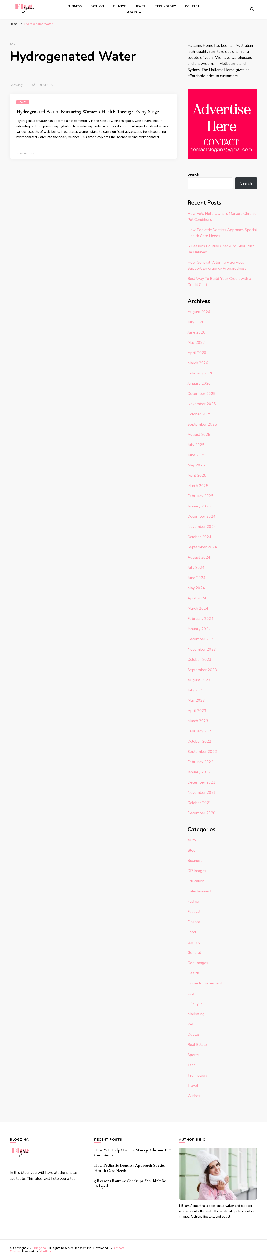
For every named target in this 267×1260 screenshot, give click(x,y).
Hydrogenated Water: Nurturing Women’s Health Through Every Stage (87, 112)
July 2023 (196, 690)
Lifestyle (195, 1003)
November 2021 (202, 792)
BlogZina (40, 1248)
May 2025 (196, 465)
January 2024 (199, 628)
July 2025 (196, 444)
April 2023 (197, 710)
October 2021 (199, 802)
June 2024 (196, 577)
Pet (190, 1024)
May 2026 (196, 342)
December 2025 (201, 393)
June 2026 (196, 332)
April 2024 (197, 598)
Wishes (194, 1095)
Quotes (194, 1034)
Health (140, 6)
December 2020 (201, 812)
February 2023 (200, 731)
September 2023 (202, 669)
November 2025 (202, 403)
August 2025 (199, 434)
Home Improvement (205, 983)
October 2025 (199, 414)
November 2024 (202, 526)
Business (74, 6)
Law (191, 993)
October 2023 (199, 659)
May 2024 (196, 587)
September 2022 (202, 751)
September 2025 (202, 424)
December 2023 (201, 639)
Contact (192, 6)
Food (192, 932)
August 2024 (199, 557)
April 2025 (197, 475)
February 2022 (200, 761)
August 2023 (199, 679)
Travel (193, 1085)
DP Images (197, 870)
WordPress (46, 1252)
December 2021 (201, 782)
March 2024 (198, 608)
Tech (191, 1065)
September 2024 (202, 547)
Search (193, 174)
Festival (194, 911)
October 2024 (199, 536)
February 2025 (200, 495)
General (194, 952)
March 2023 (198, 720)
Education (196, 880)
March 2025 (198, 485)
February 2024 (200, 618)
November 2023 (202, 649)
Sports (193, 1054)
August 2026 (199, 311)
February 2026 (200, 373)
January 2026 (199, 383)
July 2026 (196, 322)
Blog (192, 850)
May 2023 (196, 700)
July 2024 (196, 567)
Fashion (97, 6)
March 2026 (198, 362)
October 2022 (199, 741)
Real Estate (197, 1044)
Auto (192, 840)
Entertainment (200, 891)
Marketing (196, 1013)
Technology (165, 6)
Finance (119, 6)
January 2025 (199, 506)
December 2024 (201, 516)
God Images (198, 962)
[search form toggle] (252, 9)
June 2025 (196, 454)
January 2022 (199, 772)
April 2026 (197, 352)
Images (131, 12)
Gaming (194, 942)
